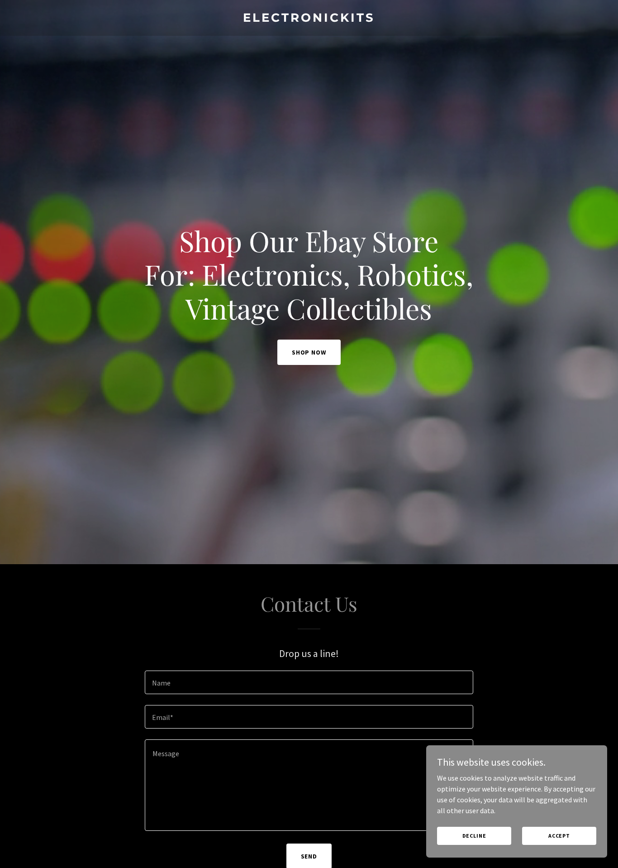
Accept (559, 835)
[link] (309, 19)
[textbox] (309, 682)
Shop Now (309, 352)
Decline (474, 835)
